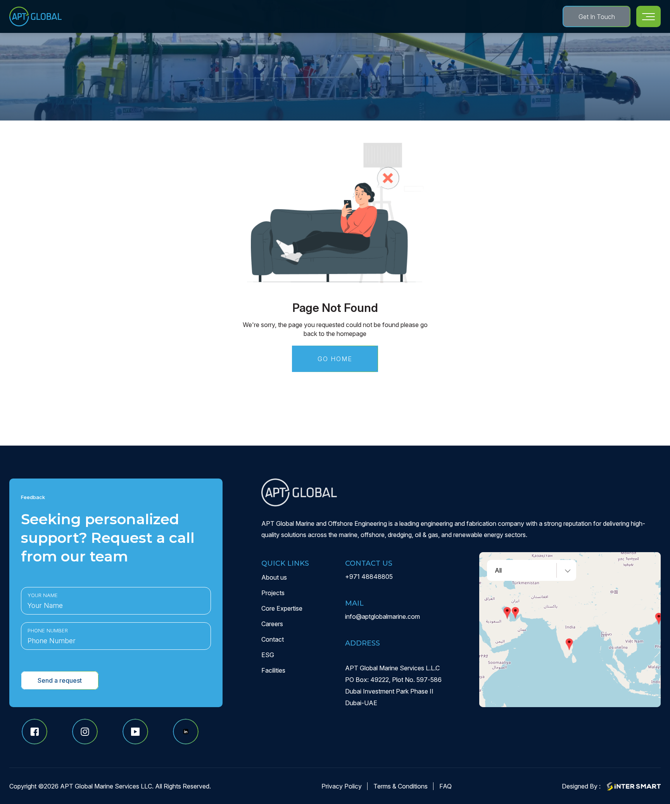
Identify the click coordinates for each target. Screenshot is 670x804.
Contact (272, 639)
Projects (273, 593)
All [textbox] (498, 570)
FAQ (445, 786)
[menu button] (648, 16)
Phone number (48, 630)
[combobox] (531, 570)
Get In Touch (596, 17)
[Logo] (35, 16)
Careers (272, 624)
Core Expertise (281, 608)
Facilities (273, 670)
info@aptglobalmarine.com (382, 616)
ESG (267, 655)
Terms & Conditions (400, 786)
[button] (515, 613)
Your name (43, 595)
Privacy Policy (341, 786)
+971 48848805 (369, 576)
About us (274, 577)
